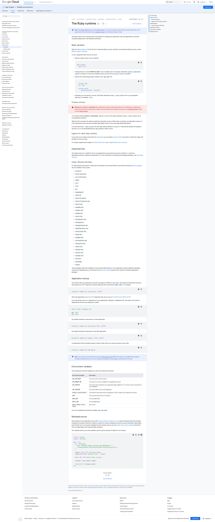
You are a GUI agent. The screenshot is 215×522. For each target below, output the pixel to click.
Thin (127, 297)
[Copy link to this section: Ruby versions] (86, 45)
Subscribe (195, 518)
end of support (101, 30)
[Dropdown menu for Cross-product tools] (53, 2)
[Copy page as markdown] (103, 23)
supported (100, 137)
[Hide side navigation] (20, 519)
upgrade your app (100, 32)
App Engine (9, 7)
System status (76, 508)
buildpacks (83, 49)
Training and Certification (126, 511)
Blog (168, 500)
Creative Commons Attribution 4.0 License (114, 485)
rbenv (141, 121)
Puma (114, 297)
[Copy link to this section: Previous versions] (87, 102)
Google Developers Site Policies (95, 487)
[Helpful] (139, 19)
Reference (21, 11)
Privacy (35, 518)
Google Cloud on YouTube (174, 508)
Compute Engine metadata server (108, 421)
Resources (30, 11)
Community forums (77, 500)
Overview (5, 11)
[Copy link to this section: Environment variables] (93, 367)
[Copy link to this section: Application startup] (90, 279)
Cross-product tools (45, 2)
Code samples (123, 506)
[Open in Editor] (138, 435)
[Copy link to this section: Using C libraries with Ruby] (93, 162)
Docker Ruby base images (101, 142)
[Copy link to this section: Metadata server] (88, 417)
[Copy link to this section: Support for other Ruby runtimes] (98, 134)
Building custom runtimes (119, 142)
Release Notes (76, 506)
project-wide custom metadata (125, 425)
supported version (133, 109)
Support (74, 503)
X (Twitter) (170, 506)
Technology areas (29, 2)
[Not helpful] (142, 19)
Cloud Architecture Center (127, 508)
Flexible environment (25, 7)
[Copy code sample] (141, 62)
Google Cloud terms (51, 518)
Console (188, 2)
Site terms (41, 518)
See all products (29, 500)
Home (73, 19)
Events (169, 503)
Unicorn (120, 297)
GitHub (121, 500)
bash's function (107, 357)
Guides (13, 11)
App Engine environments (43, 11)
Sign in (211, 2)
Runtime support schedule (79, 51)
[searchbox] (11, 16)
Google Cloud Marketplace (31, 506)
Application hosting (91, 19)
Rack (90, 297)
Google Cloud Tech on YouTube (175, 511)
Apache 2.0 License (73, 487)
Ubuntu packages (137, 165)
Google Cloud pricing (30, 503)
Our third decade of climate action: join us (69, 518)
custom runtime (83, 111)
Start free (208, 7)
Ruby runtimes (85, 30)
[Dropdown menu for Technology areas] (36, 2)
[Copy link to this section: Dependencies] (86, 149)
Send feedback (137, 23)
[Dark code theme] (138, 62)
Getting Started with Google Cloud (129, 503)
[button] (11, 35)
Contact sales (28, 508)
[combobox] (173, 2)
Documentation (80, 19)
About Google (28, 518)
